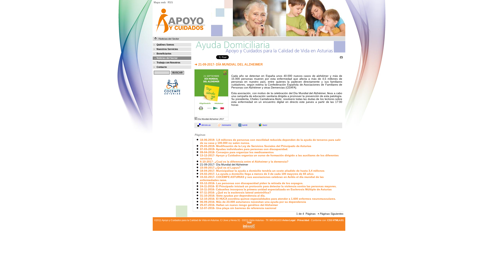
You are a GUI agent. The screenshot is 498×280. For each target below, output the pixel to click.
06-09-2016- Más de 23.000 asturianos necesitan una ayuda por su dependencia (253, 201)
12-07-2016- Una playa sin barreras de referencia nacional (238, 208)
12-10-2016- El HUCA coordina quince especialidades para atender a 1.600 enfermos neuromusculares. (268, 198)
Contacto (162, 67)
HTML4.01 (338, 220)
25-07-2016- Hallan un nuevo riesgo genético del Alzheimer (239, 204)
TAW (249, 222)
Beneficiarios (164, 53)
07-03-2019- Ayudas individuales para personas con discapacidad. (244, 149)
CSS (329, 220)
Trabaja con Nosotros (168, 62)
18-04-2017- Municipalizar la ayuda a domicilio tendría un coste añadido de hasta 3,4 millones (262, 170)
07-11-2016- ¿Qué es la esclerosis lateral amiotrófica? (235, 192)
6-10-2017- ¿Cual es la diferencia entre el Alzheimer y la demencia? (244, 161)
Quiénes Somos (165, 44)
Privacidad (303, 220)
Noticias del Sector (169, 39)
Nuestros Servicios (167, 49)
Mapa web (160, 2)
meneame (226, 125)
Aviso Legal (288, 220)
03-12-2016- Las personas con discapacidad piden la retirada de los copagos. (251, 183)
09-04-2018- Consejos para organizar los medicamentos (237, 152)
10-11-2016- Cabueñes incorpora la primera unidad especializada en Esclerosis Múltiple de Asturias (266, 189)
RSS (170, 2)
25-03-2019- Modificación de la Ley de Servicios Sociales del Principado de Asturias (255, 146)
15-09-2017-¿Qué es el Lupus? (220, 167)
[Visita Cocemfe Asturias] (172, 95)
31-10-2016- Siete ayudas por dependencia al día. (232, 195)
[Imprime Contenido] (341, 57)
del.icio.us (206, 125)
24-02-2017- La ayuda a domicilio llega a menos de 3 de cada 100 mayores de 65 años (257, 173)
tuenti (244, 125)
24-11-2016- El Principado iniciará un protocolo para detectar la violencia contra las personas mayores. (268, 186)
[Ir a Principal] (180, 32)
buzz (265, 125)
